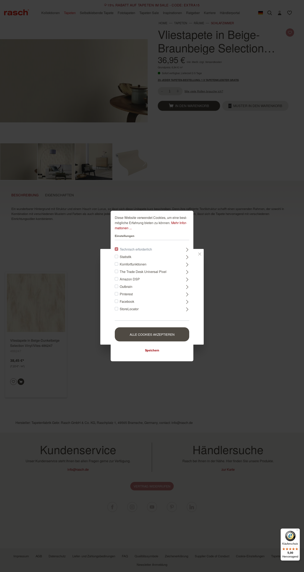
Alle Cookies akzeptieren (152, 334)
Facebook (127, 301)
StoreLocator (129, 309)
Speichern (152, 350)
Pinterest (126, 294)
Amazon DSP (130, 279)
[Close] (200, 253)
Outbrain (126, 286)
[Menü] (297, 531)
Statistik (125, 256)
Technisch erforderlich (136, 249)
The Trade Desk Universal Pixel (143, 271)
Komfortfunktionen (133, 264)
